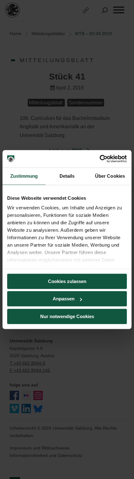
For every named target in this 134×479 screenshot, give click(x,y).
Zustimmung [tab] (24, 176)
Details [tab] (67, 176)
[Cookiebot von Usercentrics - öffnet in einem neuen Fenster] (99, 159)
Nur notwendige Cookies (67, 316)
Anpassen (63, 298)
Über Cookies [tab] (110, 176)
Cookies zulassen (67, 281)
